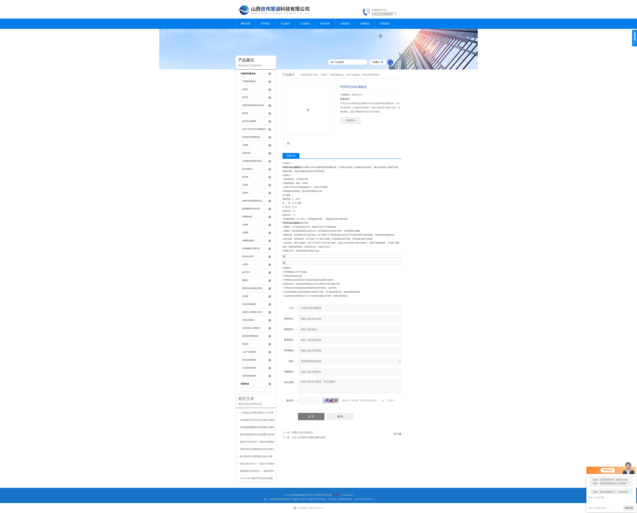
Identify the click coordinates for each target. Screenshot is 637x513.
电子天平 (246, 272)
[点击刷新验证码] (330, 400)
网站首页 (245, 23)
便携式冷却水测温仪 (302, 432)
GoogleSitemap (347, 495)
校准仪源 (246, 153)
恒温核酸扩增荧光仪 (251, 248)
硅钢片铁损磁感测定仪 (252, 201)
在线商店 (345, 23)
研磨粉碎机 (247, 216)
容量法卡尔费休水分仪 (252, 312)
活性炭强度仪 (248, 320)
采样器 (245, 296)
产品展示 (285, 23)
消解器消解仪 (248, 240)
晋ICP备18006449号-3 (364, 499)
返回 (395, 434)
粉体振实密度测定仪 (251, 137)
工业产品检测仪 (249, 352)
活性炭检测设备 (249, 376)
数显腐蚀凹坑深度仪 (251, 209)
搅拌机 (245, 193)
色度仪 (245, 89)
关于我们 (265, 23)
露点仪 (245, 344)
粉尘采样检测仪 (249, 304)
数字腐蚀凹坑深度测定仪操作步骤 (256, 456)
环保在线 (332, 499)
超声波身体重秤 (249, 121)
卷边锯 (245, 177)
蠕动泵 (245, 113)
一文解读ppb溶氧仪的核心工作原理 (257, 412)
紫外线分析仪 (248, 256)
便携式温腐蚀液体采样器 (253, 105)
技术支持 (325, 23)
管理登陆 (342, 499)
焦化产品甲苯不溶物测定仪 (254, 129)
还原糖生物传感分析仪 (252, 161)
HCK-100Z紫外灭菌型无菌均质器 (309, 437)
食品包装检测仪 (249, 360)
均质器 (245, 232)
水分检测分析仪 (249, 368)
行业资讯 (305, 23)
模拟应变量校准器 (250, 336)
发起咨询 (629, 508)
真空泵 (245, 97)
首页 (316, 75)
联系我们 (384, 23)
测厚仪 (245, 280)
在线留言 (365, 23)
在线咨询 (350, 120)
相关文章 (246, 398)
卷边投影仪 (247, 169)
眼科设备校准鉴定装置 (252, 288)
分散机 (245, 224)
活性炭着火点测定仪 (251, 328)
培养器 (245, 145)
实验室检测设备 (337, 75)
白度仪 (245, 264)
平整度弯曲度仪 (249, 81)
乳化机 (245, 185)
